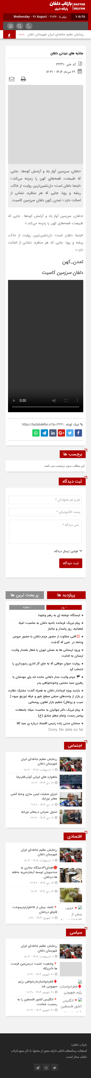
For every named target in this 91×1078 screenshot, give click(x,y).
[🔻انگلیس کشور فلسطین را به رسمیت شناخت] (45, 1004)
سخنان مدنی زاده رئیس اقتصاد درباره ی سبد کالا (48, 723)
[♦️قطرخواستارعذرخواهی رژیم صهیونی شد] (45, 987)
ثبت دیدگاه (71, 563)
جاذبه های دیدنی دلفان (66, 53)
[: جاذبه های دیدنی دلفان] (12, 79)
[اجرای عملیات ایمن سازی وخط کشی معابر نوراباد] (45, 799)
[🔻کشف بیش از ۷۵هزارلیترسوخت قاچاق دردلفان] (45, 912)
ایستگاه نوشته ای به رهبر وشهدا (59, 615)
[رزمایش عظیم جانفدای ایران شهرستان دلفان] (45, 764)
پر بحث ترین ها (25, 595)
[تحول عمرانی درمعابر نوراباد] (45, 816)
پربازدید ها (66, 595)
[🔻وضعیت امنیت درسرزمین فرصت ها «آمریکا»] (45, 969)
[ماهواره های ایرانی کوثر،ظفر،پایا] (45, 781)
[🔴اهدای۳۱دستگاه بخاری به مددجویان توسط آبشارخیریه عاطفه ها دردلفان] (45, 875)
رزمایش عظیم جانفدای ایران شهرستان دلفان (59, 34)
